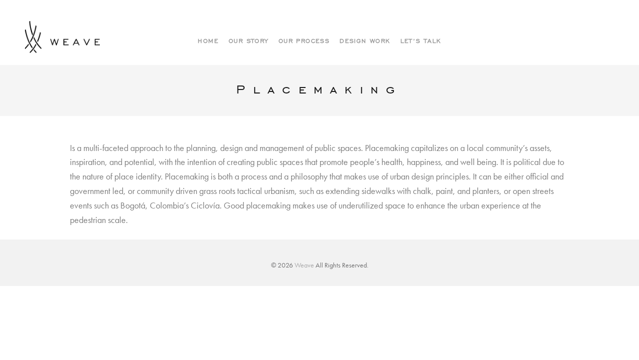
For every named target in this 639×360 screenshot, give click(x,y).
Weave (304, 265)
